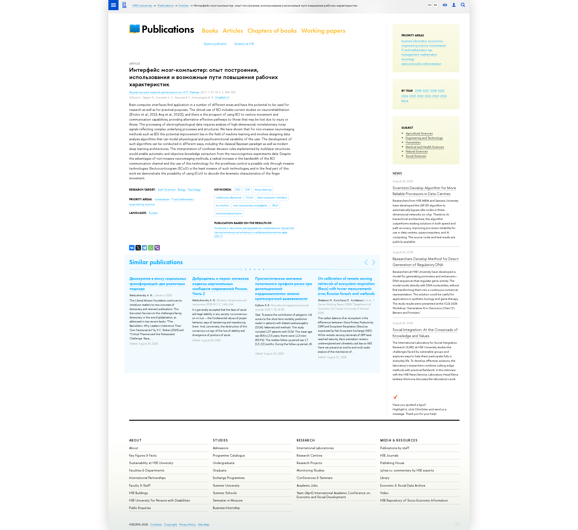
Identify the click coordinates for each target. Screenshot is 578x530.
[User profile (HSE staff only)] (453, 5)
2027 (426, 91)
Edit (457, 523)
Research (306, 440)
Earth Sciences (167, 189)
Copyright (170, 524)
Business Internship (226, 508)
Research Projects (309, 463)
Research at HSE (244, 44)
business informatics (414, 41)
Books (210, 31)
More (404, 101)
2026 (433, 91)
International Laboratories (315, 448)
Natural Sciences (417, 151)
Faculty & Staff (140, 485)
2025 (441, 91)
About (135, 440)
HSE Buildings (138, 493)
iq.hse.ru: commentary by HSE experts (407, 470)
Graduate (219, 470)
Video (384, 493)
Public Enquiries (140, 508)
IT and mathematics (414, 50)
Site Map (203, 524)
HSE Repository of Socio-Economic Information (414, 500)
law (430, 50)
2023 (412, 96)
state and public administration (421, 64)
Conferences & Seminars (314, 478)
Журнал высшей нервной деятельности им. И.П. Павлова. (164, 92)
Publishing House (392, 463)
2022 (420, 96)
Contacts (156, 524)
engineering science (414, 45)
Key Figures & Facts (142, 455)
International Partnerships (147, 478)
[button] (241, 269)
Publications (168, 29)
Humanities (413, 142)
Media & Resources (398, 440)
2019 (443, 96)
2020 (435, 96)
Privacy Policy (187, 524)
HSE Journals (389, 455)
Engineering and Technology (424, 138)
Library (384, 478)
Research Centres (309, 455)
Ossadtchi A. (222, 97)
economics (435, 41)
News (397, 173)
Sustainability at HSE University (151, 463)
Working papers (323, 31)
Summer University (226, 485)
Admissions (220, 448)
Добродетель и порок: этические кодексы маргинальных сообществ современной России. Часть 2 (220, 286)
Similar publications (156, 262)
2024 (404, 96)
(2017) (254, 232)
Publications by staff (394, 448)
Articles (233, 31)
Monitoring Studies (310, 470)
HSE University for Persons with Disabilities (159, 500)
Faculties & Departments (146, 470)
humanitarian (437, 45)
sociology (407, 59)
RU (430, 5)
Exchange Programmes (229, 478)
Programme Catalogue (229, 455)
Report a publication (215, 44)
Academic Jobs (307, 485)
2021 (428, 96)
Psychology (194, 189)
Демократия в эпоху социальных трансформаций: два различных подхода (158, 283)
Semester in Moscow (228, 500)
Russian (153, 213)
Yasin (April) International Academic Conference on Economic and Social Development (333, 495)
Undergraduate (224, 463)
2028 (418, 91)
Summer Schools (225, 493)
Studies (220, 440)
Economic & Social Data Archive (402, 485)
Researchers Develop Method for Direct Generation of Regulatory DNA (426, 261)
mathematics (428, 54)
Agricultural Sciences (419, 133)
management (410, 54)
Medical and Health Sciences (425, 147)
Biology (182, 189)
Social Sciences (416, 156)
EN (435, 5)
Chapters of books (272, 31)
